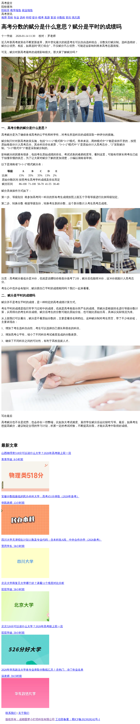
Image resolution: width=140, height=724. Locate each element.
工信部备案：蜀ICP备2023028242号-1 (77, 719)
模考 (41, 17)
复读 (53, 17)
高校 (10, 17)
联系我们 (10, 713)
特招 (28, 17)
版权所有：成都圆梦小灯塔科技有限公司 (30, 719)
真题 (47, 17)
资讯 (68, 17)
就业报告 (27, 10)
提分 (35, 17)
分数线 (61, 17)
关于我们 (23, 713)
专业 (16, 17)
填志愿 (76, 17)
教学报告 (15, 10)
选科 (22, 17)
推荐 (4, 17)
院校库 (5, 10)
